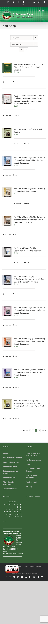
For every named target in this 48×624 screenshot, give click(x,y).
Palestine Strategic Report (12, 458)
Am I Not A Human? (10, 489)
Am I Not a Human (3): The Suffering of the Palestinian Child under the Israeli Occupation (29, 160)
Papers (28, 464)
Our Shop (29, 486)
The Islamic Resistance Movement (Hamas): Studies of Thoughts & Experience (28, 67)
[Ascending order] (35, 37)
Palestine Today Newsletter (31, 476)
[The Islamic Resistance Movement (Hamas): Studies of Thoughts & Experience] (7, 68)
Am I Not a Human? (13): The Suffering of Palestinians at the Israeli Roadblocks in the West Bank (29, 403)
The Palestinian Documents (8, 483)
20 (12, 514)
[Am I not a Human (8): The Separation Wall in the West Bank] (7, 252)
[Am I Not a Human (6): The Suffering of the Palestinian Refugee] (7, 192)
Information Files (9, 478)
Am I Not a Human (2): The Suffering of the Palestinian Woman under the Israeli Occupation (29, 310)
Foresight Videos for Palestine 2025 (33, 454)
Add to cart (8, 82)
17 (4, 514)
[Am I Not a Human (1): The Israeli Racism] (7, 133)
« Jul (4, 521)
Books (5, 453)
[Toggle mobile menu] (43, 10)
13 (12, 512)
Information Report (10, 467)
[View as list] (26, 50)
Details (17, 82)
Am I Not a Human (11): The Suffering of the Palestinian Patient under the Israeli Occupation (29, 341)
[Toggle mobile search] (39, 10)
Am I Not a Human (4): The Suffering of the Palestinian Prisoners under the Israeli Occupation (29, 219)
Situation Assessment (33, 460)
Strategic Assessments (11, 462)
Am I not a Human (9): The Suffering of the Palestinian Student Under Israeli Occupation (29, 372)
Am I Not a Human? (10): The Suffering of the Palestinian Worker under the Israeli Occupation (29, 279)
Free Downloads (31, 482)
